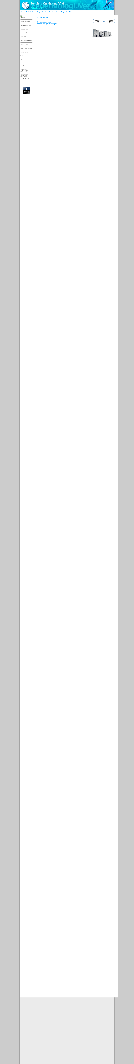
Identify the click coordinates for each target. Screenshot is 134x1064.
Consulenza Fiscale (26, 25)
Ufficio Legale (24, 29)
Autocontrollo (24, 44)
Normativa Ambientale (26, 40)
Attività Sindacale (25, 21)
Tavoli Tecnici (24, 52)
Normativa (23, 36)
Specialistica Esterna (26, 48)
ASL (22, 59)
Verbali (22, 56)
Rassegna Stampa (25, 33)
